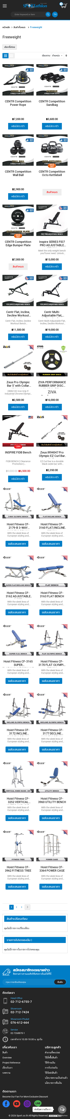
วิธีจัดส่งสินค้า (51, 1072)
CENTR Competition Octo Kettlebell (52, 173)
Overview (7, 1057)
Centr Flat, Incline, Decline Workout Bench (18, 314)
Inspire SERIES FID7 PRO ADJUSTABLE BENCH (52, 244)
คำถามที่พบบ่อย (52, 1052)
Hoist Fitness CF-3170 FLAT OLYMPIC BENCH (51, 663)
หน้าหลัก (6, 27)
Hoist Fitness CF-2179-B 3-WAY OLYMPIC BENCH (18, 526)
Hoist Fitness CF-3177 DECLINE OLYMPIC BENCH (52, 732)
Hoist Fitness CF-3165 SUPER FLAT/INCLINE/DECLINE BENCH (18, 663)
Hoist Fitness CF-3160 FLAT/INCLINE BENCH (52, 526)
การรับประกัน (51, 1067)
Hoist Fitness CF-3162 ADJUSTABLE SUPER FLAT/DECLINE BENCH (18, 595)
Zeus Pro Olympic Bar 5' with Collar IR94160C (18, 384)
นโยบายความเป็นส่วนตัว (56, 1078)
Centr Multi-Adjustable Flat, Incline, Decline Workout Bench (52, 314)
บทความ (6, 1072)
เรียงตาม (46, 55)
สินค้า (5, 1052)
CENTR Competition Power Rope (18, 103)
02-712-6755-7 (21, 1002)
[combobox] (31, 14)
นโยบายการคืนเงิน (53, 1083)
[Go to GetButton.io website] (62, 1116)
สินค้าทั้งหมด (19, 27)
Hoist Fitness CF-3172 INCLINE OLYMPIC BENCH (18, 732)
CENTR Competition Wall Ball (18, 173)
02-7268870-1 (18, 1033)
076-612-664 (20, 1022)
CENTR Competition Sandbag (52, 103)
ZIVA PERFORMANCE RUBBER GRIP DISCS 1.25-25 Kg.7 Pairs (52, 384)
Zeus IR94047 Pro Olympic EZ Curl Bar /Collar (52, 454)
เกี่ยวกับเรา (7, 1067)
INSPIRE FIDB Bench (18, 452)
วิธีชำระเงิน (50, 1062)
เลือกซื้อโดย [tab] (9, 47)
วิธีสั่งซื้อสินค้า (51, 1057)
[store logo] (35, 5)
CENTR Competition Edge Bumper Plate (18, 243)
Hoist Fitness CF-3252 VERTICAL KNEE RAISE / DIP (18, 801)
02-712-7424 (20, 1012)
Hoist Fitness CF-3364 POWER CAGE (52, 868)
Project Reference (11, 1062)
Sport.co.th (22, 1115)
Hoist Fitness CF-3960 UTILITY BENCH (52, 800)
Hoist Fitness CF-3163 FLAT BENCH (52, 594)
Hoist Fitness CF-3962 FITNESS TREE (18, 868)
